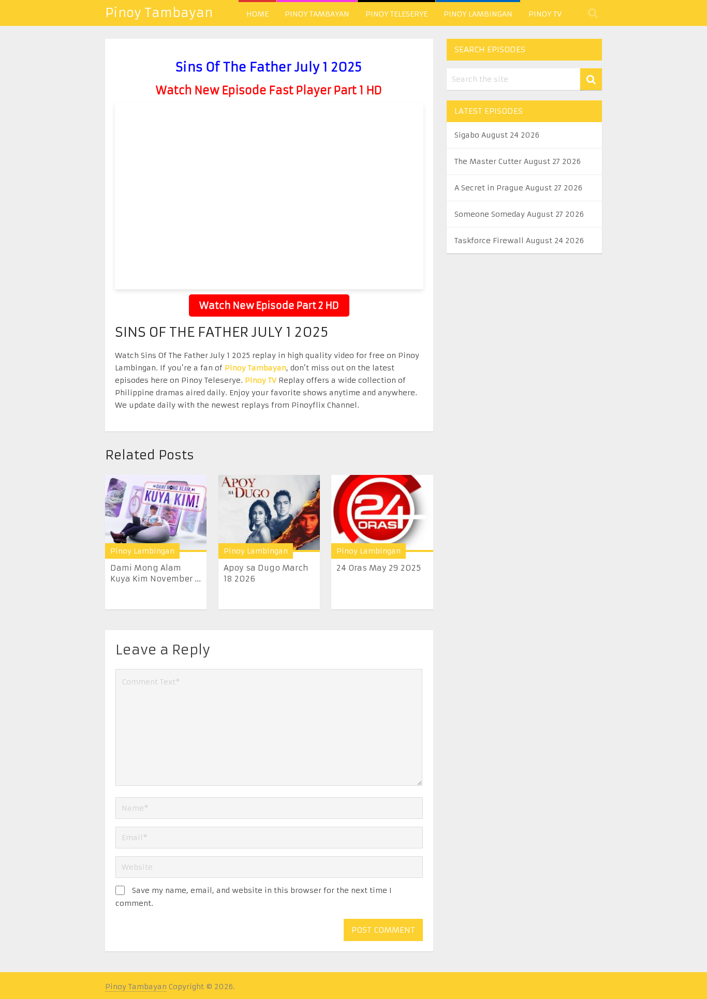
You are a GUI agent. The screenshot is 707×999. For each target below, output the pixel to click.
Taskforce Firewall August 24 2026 (519, 240)
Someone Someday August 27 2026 (519, 214)
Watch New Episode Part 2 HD (269, 305)
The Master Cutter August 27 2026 (517, 161)
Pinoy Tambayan (159, 13)
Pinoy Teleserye (396, 14)
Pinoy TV (260, 380)
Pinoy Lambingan (478, 14)
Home (257, 14)
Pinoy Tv (545, 14)
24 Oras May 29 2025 (378, 568)
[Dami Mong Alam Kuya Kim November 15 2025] (156, 513)
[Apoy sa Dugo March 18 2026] (269, 513)
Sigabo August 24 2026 (496, 135)
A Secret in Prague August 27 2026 (518, 187)
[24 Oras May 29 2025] (382, 513)
